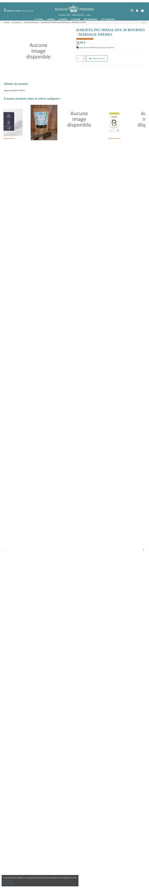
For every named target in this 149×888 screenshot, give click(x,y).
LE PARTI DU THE (11, 148)
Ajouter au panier (98, 58)
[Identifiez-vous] (137, 10)
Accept (8, 882)
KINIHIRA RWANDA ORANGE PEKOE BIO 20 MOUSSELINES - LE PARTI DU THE (21, 145)
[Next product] (144, 22)
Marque (7, 90)
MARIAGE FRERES (17, 90)
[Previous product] (143, 22)
